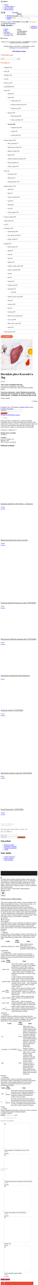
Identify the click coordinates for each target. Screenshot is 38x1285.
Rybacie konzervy (12, 181)
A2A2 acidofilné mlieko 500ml (13, 1273)
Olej (9, 277)
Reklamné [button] (3, 1075)
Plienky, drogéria (12, 239)
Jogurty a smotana (12, 197)
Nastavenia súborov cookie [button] (8, 888)
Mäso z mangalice (16, 119)
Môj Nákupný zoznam (19, 51)
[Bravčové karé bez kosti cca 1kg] (17, 536)
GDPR (6, 849)
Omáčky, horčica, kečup (14, 296)
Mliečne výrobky (8, 186)
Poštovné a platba (9, 844)
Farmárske (4, 408)
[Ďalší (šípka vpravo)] (3, 1170)
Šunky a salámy (12, 166)
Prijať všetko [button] (19, 888)
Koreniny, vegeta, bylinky (14, 266)
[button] (14, 25)
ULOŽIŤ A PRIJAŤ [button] (6, 1113)
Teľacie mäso (14, 135)
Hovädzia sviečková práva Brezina (15, 675)
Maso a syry (7, 82)
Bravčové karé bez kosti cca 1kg (14, 540)
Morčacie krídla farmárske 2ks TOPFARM (18, 639)
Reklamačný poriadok (10, 846)
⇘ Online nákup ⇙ (9, 6)
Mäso (5, 30)
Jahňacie (10, 93)
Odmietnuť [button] (26, 888)
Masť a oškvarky (12, 143)
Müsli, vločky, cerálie (13, 323)
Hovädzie (7, 32)
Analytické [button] (4, 1013)
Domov (6, 4)
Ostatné (6, 243)
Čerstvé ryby (11, 174)
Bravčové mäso (15, 116)
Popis (5, 418)
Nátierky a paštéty (12, 151)
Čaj (8, 273)
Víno (5, 224)
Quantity (3, 410)
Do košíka (4, 413)
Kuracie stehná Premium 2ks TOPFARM (18, 603)
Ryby (5, 171)
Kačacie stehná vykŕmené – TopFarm (17, 504)
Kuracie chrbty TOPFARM (12, 710)
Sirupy (9, 327)
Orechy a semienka (13, 269)
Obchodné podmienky (10, 848)
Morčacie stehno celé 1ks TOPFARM (16, 773)
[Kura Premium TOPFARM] (17, 806)
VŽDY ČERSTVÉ (9, 857)
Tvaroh (9, 200)
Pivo (5, 79)
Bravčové (10, 112)
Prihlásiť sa (34, 26)
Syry (9, 208)
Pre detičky (7, 228)
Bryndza (10, 204)
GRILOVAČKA (8, 86)
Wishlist (9, 18)
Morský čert (7, 1243)
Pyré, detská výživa (13, 235)
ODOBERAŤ (21, 837)
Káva (9, 308)
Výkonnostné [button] (4, 950)
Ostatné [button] (3, 1107)
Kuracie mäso (14, 100)
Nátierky (10, 262)
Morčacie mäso (15, 108)
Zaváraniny (10, 289)
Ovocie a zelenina (8, 216)
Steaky (13, 131)
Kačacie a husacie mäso (17, 104)
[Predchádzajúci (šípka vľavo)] (1, 1170)
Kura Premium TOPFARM (12, 809)
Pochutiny (10, 312)
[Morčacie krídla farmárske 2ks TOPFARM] (15, 635)
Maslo (9, 193)
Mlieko (9, 189)
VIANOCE (6, 67)
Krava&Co (10, 408)
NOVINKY (6, 75)
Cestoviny (10, 304)
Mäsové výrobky (8, 140)
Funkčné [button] (3, 930)
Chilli (12, 292)
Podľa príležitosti (8, 331)
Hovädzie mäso (15, 127)
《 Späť (6, 336)
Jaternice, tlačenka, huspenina (15, 158)
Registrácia (34, 28)
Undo (15, 1115)
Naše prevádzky (8, 8)
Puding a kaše (11, 285)
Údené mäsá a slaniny (13, 147)
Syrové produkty (12, 212)
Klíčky (6, 71)
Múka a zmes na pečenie (14, 315)
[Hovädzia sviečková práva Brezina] (17, 672)
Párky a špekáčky (12, 162)
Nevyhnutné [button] (4, 918)
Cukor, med (11, 319)
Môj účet (9, 15)
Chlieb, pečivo (7, 220)
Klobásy (10, 155)
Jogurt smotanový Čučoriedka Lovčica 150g (16, 1150)
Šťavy (9, 258)
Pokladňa (9, 17)
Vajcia (9, 300)
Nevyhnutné (6, 920)
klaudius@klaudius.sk (9, 23)
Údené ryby (11, 177)
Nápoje (9, 250)
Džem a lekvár (11, 246)
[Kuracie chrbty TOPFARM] (17, 707)
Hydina (9, 97)
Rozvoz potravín (9, 9)
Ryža (9, 254)
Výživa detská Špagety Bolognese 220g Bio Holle (18, 1181)
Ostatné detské (12, 231)
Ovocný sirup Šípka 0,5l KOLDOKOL (15, 1212)
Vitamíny (10, 281)
